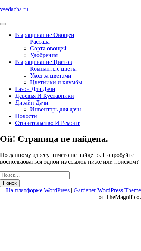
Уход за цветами (50, 75)
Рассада (40, 41)
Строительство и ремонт (47, 123)
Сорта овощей (48, 48)
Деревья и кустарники (44, 96)
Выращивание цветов (43, 62)
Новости (26, 116)
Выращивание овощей (44, 35)
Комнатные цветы (53, 68)
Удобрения (44, 55)
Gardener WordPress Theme (107, 190)
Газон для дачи (35, 89)
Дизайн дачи (32, 102)
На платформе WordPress (38, 190)
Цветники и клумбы (56, 82)
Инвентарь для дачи (55, 109)
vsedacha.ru (14, 9)
